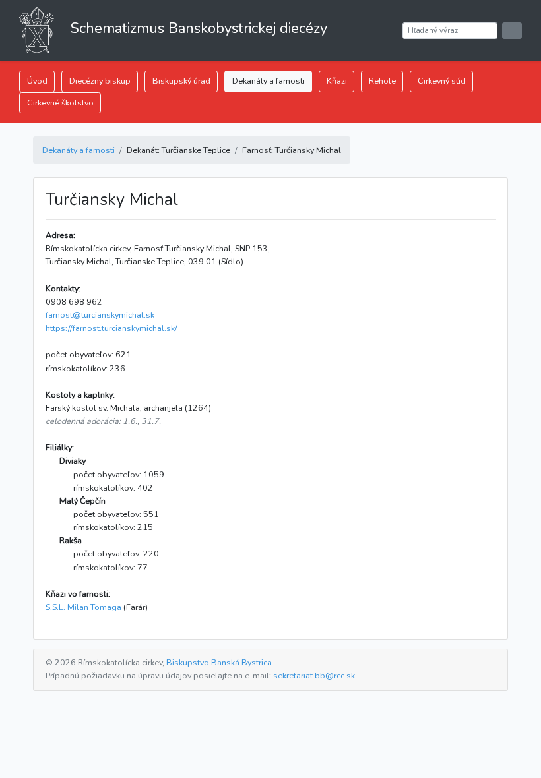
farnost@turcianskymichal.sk (100, 314)
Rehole (382, 80)
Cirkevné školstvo (60, 102)
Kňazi (337, 80)
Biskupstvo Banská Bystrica (219, 662)
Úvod (37, 80)
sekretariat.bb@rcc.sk (314, 675)
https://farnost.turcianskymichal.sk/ (111, 328)
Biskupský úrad (181, 80)
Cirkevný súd (442, 80)
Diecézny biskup (100, 80)
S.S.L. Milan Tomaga (83, 607)
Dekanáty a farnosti (268, 80)
